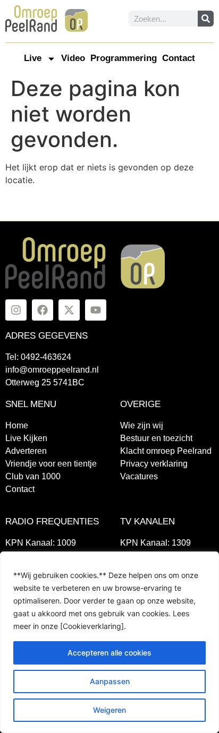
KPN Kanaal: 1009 (40, 542)
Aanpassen (110, 681)
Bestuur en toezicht (156, 438)
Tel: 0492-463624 (38, 356)
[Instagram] (16, 310)
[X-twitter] (69, 310)
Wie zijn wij (141, 425)
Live (32, 58)
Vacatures (139, 476)
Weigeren (109, 709)
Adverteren (26, 450)
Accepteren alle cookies (109, 652)
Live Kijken (26, 438)
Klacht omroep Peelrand (166, 450)
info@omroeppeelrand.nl (52, 369)
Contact (178, 58)
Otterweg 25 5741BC (45, 382)
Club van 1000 (33, 476)
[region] (109, 642)
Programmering (123, 58)
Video (73, 58)
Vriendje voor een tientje (51, 463)
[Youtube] (95, 310)
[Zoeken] (206, 19)
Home (16, 425)
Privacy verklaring (154, 463)
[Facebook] (42, 310)
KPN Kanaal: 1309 (155, 542)
